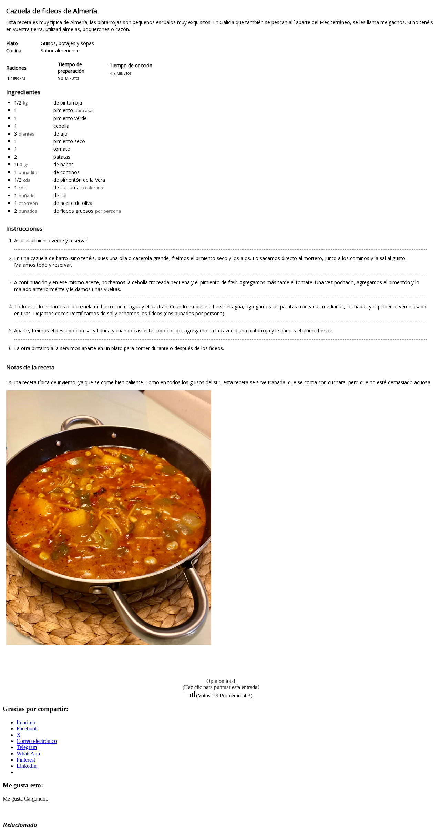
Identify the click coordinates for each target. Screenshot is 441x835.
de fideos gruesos (73, 211)
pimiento (63, 110)
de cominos (66, 172)
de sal (59, 195)
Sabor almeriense (60, 50)
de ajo (60, 133)
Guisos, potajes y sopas (67, 43)
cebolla (61, 125)
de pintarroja (67, 102)
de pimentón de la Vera (79, 180)
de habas (63, 164)
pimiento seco (69, 141)
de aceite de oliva (72, 203)
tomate (61, 149)
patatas (61, 156)
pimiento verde (70, 118)
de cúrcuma (66, 187)
